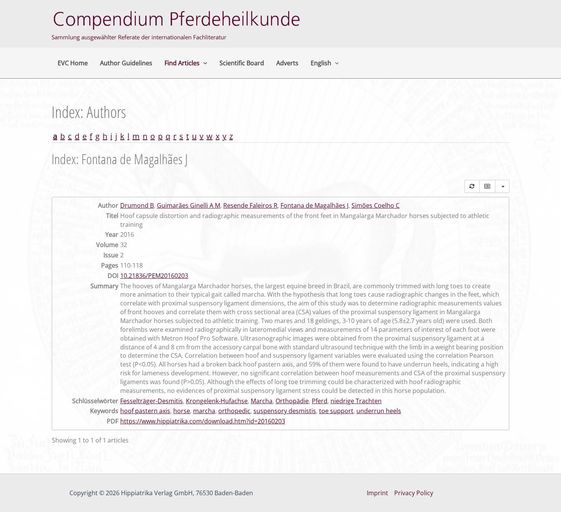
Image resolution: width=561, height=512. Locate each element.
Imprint (377, 493)
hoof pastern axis (145, 411)
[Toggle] (487, 186)
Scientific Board (241, 63)
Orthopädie (292, 401)
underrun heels (378, 411)
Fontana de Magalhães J (314, 205)
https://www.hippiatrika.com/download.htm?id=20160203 (202, 421)
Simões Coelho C (375, 205)
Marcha (261, 401)
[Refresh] (472, 186)
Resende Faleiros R (250, 205)
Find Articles (182, 63)
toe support (336, 411)
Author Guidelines (126, 63)
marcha (204, 411)
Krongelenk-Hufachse (217, 401)
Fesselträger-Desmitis (151, 401)
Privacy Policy (413, 493)
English (321, 63)
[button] (203, 63)
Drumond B (137, 205)
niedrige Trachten (356, 401)
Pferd (319, 401)
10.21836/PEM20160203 (154, 275)
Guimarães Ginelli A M (188, 205)
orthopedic (234, 411)
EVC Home (73, 63)
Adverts (287, 63)
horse (181, 411)
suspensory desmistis (284, 411)
